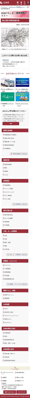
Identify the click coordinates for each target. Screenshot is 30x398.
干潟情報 (7, 225)
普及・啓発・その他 (10, 343)
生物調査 (7, 221)
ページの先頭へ (15, 369)
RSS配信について (20, 380)
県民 (6, 168)
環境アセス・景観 (9, 290)
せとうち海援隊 (9, 218)
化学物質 (6, 304)
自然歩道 (7, 357)
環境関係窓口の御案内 (10, 135)
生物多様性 (7, 333)
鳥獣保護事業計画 (9, 339)
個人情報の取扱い (20, 372)
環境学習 (6, 160)
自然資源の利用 (8, 349)
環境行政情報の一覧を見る (20, 154)
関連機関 (4, 380)
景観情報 (7, 298)
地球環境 (6, 181)
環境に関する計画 (9, 138)
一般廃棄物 (7, 268)
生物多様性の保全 (9, 328)
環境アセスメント (9, 295)
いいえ (21, 116)
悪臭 (6, 246)
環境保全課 (6, 60)
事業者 (6, 171)
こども (6, 174)
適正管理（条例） (9, 312)
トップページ (4, 7)
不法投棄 (7, 275)
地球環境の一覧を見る (21, 204)
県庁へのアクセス (9, 392)
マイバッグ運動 (9, 188)
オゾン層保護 (8, 195)
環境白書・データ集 (10, 141)
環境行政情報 (7, 130)
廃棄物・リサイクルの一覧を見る (18, 284)
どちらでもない (13, 116)
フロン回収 (7, 199)
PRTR (6, 309)
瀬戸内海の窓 (7, 210)
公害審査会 (7, 148)
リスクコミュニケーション (12, 315)
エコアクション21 (9, 192)
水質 (6, 239)
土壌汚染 (7, 249)
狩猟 (6, 336)
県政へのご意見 (20, 377)
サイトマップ (21, 392)
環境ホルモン (8, 319)
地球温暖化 (7, 185)
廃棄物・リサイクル (10, 261)
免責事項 (4, 377)
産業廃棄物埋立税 (9, 279)
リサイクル (7, 265)
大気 (6, 235)
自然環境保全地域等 (10, 360)
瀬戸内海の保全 (9, 215)
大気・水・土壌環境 (10, 231)
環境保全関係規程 (9, 145)
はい (5, 116)
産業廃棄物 (7, 272)
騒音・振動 (7, 242)
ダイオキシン (8, 322)
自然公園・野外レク (10, 353)
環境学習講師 (8, 164)
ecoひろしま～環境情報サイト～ (17, 7)
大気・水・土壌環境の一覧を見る (18, 254)
